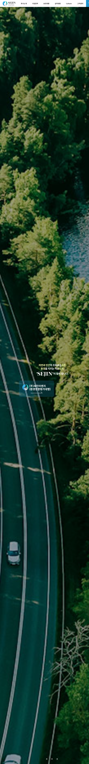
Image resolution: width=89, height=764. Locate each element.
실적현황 (58, 3)
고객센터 (80, 3)
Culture (69, 3)
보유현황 (46, 3)
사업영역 (35, 3)
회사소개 (24, 3)
